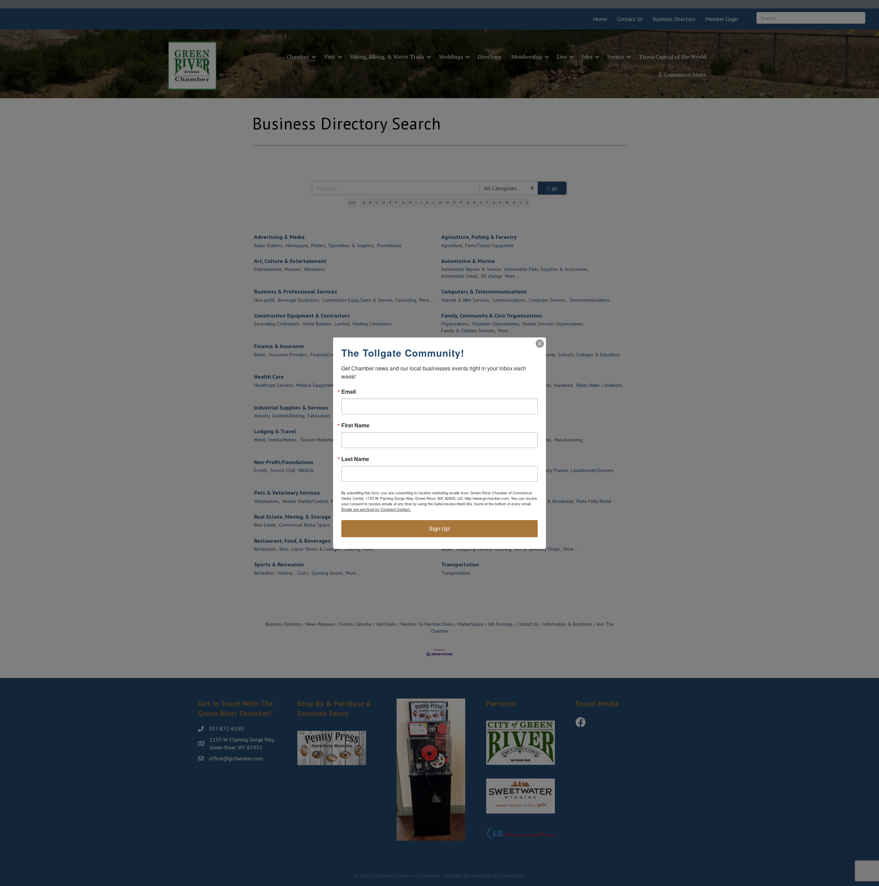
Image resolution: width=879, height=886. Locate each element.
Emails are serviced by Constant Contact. (376, 509)
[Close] (540, 344)
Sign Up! (439, 528)
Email (348, 391)
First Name (355, 425)
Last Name (355, 459)
